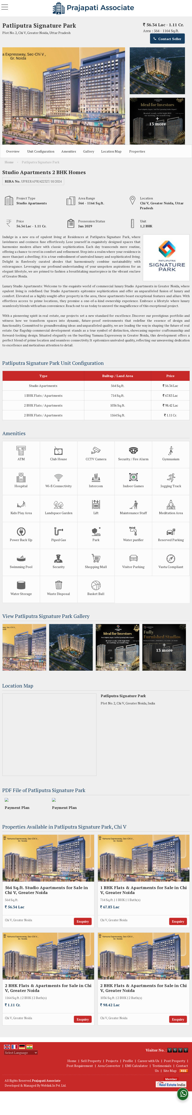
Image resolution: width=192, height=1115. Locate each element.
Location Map (111, 151)
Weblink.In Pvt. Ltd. (53, 1086)
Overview (12, 151)
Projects (112, 1061)
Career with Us (148, 1061)
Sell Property (91, 1061)
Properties (137, 151)
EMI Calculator (136, 1065)
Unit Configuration (40, 151)
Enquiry (83, 921)
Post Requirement (79, 1065)
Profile (128, 1061)
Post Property (174, 1061)
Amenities (68, 151)
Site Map (170, 1070)
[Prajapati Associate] (93, 8)
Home (71, 1061)
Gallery (88, 151)
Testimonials (161, 1065)
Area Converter (109, 1065)
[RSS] (184, 1070)
